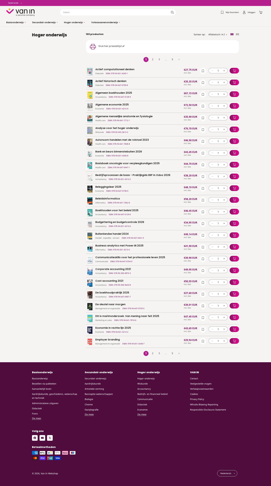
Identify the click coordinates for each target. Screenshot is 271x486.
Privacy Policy (197, 399)
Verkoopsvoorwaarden (201, 388)
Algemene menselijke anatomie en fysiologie (124, 116)
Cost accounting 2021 (109, 281)
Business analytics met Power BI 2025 (119, 245)
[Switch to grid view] (237, 34)
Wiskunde (142, 383)
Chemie (89, 404)
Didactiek (37, 408)
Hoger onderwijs (146, 378)
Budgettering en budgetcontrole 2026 (119, 222)
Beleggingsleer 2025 (108, 187)
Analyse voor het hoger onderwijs (117, 128)
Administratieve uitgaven (45, 403)
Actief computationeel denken (114, 69)
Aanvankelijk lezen (41, 388)
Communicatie (145, 399)
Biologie (89, 399)
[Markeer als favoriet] (203, 71)
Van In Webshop (49, 473)
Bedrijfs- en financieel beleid (152, 393)
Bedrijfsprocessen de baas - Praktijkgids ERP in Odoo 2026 (132, 175)
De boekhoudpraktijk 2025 (112, 292)
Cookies (194, 393)
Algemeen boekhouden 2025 (113, 93)
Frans (35, 413)
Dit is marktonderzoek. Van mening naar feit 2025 (127, 316)
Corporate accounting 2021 (113, 269)
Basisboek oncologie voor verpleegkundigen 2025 (127, 163)
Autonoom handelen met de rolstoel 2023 (122, 140)
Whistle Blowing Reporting (204, 404)
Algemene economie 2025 (112, 104)
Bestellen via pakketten (44, 383)
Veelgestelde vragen (201, 383)
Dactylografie (91, 409)
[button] (16, 22)
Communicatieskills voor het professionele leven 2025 (130, 257)
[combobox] (118, 12)
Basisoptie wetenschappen (99, 393)
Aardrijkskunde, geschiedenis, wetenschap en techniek (54, 395)
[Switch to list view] (232, 34)
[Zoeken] (172, 12)
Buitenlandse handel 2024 (112, 234)
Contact (194, 378)
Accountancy (144, 388)
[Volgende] (178, 59)
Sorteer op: (199, 34)
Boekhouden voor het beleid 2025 (116, 210)
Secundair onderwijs (95, 378)
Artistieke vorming (94, 388)
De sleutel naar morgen (110, 304)
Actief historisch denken (110, 81)
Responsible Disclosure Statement (208, 409)
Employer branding (107, 339)
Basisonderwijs (40, 378)
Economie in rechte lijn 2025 (113, 328)
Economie (142, 409)
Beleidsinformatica (107, 198)
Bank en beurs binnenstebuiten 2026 (118, 151)
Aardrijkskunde (93, 383)
